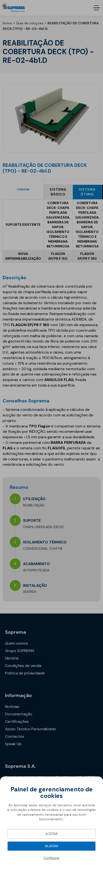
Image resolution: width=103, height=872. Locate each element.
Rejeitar (51, 846)
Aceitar (52, 834)
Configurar (52, 858)
